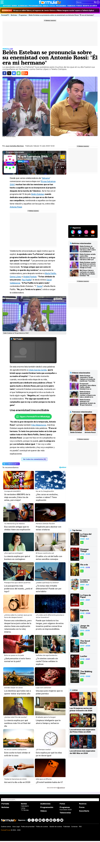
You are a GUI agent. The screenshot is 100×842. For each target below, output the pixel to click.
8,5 (82, 603)
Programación (35, 6)
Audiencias (23, 6)
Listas (23, 808)
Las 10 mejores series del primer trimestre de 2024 (81, 709)
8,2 (82, 634)
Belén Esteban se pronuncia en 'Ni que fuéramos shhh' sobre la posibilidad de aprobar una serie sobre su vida (88, 248)
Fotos (52, 6)
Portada (5, 804)
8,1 (82, 617)
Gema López (15, 276)
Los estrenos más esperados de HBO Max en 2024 (82, 752)
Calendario (25, 806)
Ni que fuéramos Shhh (33, 156)
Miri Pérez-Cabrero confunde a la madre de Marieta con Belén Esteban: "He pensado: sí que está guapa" (87, 273)
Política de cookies (42, 826)
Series (14, 6)
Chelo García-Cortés (37, 369)
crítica (62, 160)
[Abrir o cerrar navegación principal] (2, 2)
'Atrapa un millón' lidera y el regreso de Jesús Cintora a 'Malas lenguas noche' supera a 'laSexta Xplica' (48, 10)
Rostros (82, 804)
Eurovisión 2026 (66, 809)
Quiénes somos (6, 826)
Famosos (71, 6)
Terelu (39, 286)
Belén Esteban (37, 194)
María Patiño (50, 273)
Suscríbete (84, 811)
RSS (80, 826)
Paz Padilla (26, 279)
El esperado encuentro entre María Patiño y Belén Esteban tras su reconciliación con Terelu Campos (88, 386)
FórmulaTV (5, 15)
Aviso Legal (16, 826)
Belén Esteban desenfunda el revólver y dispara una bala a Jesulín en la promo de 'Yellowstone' (88, 394)
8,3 (82, 542)
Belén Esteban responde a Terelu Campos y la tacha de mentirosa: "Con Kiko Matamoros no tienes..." (87, 378)
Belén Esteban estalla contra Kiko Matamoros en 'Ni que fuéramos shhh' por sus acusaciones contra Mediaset (87, 256)
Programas (61, 6)
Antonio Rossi (16, 206)
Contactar (74, 826)
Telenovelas (65, 813)
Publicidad (66, 826)
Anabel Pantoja (30, 276)
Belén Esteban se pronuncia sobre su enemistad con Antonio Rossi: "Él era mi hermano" (61, 15)
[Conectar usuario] (98, 2)
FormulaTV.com (6, 830)
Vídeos (46, 6)
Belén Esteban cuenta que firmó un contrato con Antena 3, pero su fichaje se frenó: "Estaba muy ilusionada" (88, 265)
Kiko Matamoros (38, 424)
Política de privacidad (27, 826)
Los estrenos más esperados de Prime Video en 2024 (82, 730)
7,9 (82, 680)
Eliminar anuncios (51, 20)
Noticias (7, 6)
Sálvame (46, 178)
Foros (79, 6)
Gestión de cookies (55, 826)
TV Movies (25, 810)
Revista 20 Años (90, 6)
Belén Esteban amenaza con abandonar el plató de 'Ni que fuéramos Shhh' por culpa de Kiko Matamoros (87, 402)
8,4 (82, 571)
